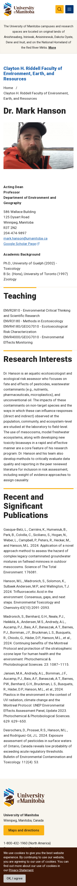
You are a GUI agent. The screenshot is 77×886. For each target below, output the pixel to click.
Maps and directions (23, 830)
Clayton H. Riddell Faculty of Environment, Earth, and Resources (32, 73)
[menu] (69, 9)
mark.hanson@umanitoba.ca (25, 238)
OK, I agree (15, 878)
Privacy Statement (21, 870)
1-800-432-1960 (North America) (27, 843)
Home (8, 88)
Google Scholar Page (19, 244)
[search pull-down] (59, 9)
